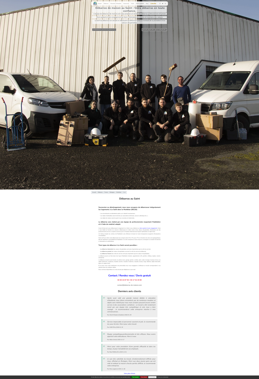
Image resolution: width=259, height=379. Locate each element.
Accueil (100, 3)
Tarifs (132, 3)
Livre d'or (153, 3)
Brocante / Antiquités (116, 3)
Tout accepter (135, 377)
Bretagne (112, 192)
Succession (126, 3)
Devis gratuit (140, 3)
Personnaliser (152, 377)
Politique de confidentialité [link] (162, 377)
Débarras (106, 3)
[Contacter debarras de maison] (129, 285)
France (106, 192)
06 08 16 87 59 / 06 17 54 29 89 (129, 280)
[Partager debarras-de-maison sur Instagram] (166, 3)
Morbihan (118, 192)
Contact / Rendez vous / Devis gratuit (129, 275)
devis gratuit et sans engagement (148, 228)
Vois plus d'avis (129, 373)
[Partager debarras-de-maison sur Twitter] (163, 3)
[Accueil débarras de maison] (95, 3)
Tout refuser (144, 377)
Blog (147, 3)
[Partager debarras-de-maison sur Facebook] (160, 3)
